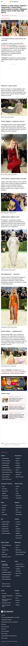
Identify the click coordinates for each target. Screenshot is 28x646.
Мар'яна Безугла (6, 583)
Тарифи (4, 493)
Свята (16, 561)
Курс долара (5, 495)
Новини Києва (5, 458)
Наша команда (5, 631)
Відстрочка (18, 549)
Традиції (18, 568)
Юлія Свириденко (6, 586)
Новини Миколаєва (6, 479)
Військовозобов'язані (21, 552)
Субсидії (18, 465)
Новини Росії (5, 526)
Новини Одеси (5, 465)
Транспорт (4, 488)
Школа (17, 469)
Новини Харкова (6, 460)
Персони (3, 561)
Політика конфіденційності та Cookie (10, 617)
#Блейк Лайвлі (7, 444)
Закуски (18, 604)
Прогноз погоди (19, 476)
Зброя (3, 552)
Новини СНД (5, 528)
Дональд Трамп (6, 567)
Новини (3, 455)
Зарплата (18, 458)
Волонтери (4, 554)
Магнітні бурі (19, 535)
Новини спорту (19, 483)
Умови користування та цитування (10, 622)
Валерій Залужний (6, 574)
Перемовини (5, 549)
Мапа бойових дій (6, 545)
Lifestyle (17, 519)
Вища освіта (19, 472)
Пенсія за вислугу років (6, 606)
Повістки (18, 545)
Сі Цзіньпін (4, 570)
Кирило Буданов (6, 576)
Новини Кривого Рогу (7, 472)
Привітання (18, 538)
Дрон (3, 512)
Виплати (18, 463)
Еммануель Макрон (6, 572)
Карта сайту (4, 633)
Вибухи (4, 547)
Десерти (18, 600)
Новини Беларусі (6, 533)
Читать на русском (5, 18)
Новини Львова (6, 467)
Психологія (18, 512)
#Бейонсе (6, 443)
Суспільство (18, 455)
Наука (2, 502)
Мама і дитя (18, 505)
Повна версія (4, 452)
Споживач (18, 524)
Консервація (19, 595)
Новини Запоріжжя (6, 469)
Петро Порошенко (6, 579)
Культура (18, 531)
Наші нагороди (5, 626)
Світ (2, 519)
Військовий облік (20, 554)
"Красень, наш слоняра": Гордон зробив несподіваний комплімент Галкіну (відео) (17, 408)
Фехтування (19, 498)
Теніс (17, 491)
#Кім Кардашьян (13, 443)
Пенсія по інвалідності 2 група (7, 596)
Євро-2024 (18, 495)
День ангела (19, 573)
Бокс (17, 488)
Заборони (18, 571)
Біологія (4, 509)
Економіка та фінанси (6, 483)
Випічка (17, 593)
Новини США (5, 524)
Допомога (18, 474)
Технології (4, 505)
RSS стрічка (4, 638)
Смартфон (4, 514)
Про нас (3, 615)
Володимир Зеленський (5, 565)
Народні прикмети (20, 566)
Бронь (17, 547)
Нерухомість (5, 491)
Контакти (4, 628)
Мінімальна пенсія (6, 602)
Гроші (3, 486)
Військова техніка (6, 556)
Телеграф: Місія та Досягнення (9, 635)
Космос (4, 507)
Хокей (17, 493)
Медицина (18, 467)
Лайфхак (18, 533)
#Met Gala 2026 (15, 444)
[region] (14, 73)
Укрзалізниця (5, 498)
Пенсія (2, 590)
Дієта (17, 509)
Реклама (4, 624)
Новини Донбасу (6, 474)
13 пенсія (4, 593)
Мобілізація (18, 542)
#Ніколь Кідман (22, 443)
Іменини (18, 575)
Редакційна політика (6, 619)
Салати (17, 602)
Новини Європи (6, 521)
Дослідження (19, 514)
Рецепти (17, 590)
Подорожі (18, 528)
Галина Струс (6, 15)
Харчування (19, 507)
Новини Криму (5, 476)
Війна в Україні (5, 542)
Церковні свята (19, 564)
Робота (17, 460)
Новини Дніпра (5, 463)
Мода (17, 526)
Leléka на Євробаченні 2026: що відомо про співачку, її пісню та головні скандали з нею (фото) (16, 416)
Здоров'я (17, 502)
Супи (17, 598)
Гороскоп (18, 521)
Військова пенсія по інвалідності (7, 600)
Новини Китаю (5, 531)
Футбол (17, 486)
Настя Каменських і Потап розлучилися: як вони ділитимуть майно (16, 400)
